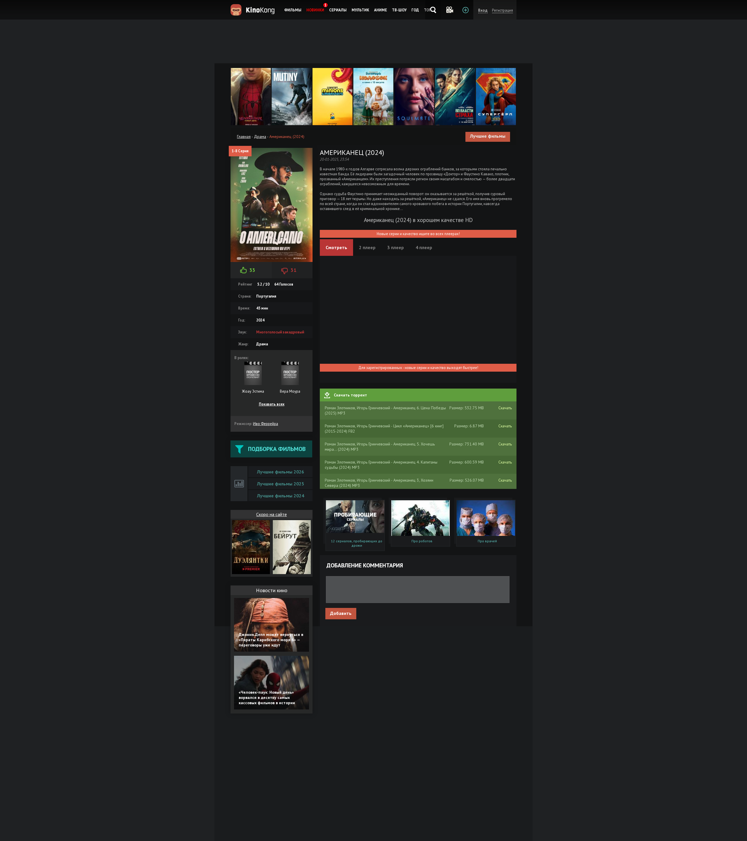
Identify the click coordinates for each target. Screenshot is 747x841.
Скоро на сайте (271, 514)
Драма (260, 136)
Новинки (315, 10)
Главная (244, 136)
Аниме (380, 10)
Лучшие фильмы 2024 (280, 496)
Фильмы (292, 10)
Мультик (360, 10)
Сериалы (338, 10)
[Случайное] (449, 10)
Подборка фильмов (277, 449)
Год (415, 10)
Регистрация (502, 10)
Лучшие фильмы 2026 (280, 472)
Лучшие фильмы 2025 (280, 484)
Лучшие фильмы (487, 136)
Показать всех (272, 404)
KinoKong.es (253, 9)
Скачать (505, 407)
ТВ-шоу (399, 10)
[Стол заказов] (465, 10)
